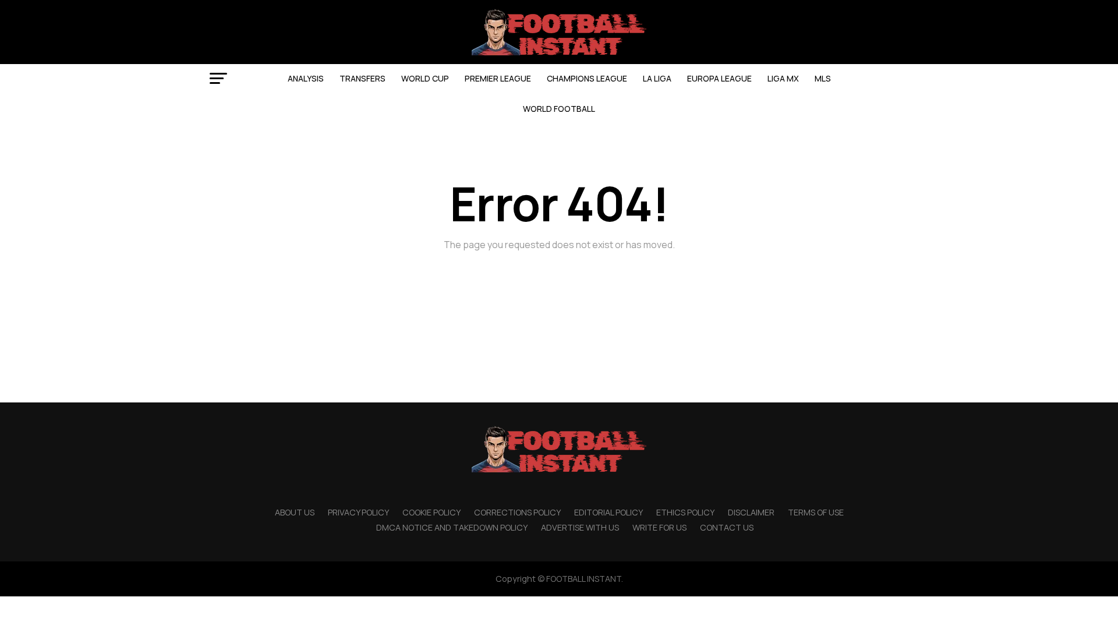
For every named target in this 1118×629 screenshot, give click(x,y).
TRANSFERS (362, 78)
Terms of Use (816, 512)
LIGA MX (783, 78)
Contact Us (726, 527)
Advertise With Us (580, 527)
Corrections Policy (517, 512)
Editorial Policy (608, 512)
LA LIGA (657, 78)
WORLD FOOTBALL (559, 108)
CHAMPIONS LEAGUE (587, 78)
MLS (823, 78)
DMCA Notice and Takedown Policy (452, 527)
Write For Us (659, 527)
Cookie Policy (431, 512)
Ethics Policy (685, 512)
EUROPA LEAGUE (719, 78)
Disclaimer (751, 512)
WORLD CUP (425, 78)
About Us (294, 512)
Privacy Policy (358, 512)
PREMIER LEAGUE (498, 78)
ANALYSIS (306, 78)
